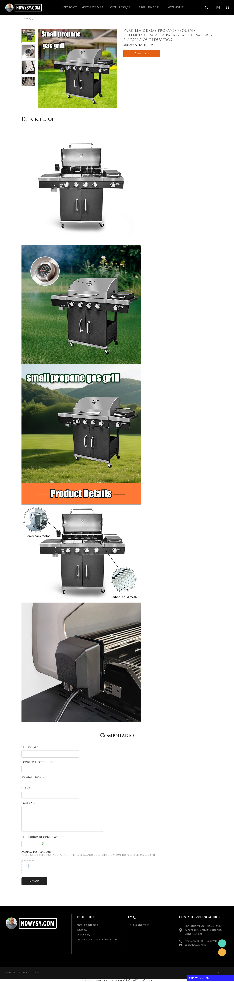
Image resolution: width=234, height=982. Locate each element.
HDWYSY (222, 943)
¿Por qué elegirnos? (138, 924)
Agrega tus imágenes (88, 853)
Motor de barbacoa (93, 7)
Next (32, 88)
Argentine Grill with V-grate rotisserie (151, 7)
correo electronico (37, 762)
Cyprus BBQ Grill (122, 7)
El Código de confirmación (43, 837)
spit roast (69, 7)
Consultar (141, 53)
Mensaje (28, 803)
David (222, 952)
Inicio (26, 19)
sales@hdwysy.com (195, 945)
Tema (25, 788)
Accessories (175, 7)
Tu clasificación (34, 777)
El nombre (29, 747)
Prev (25, 88)
